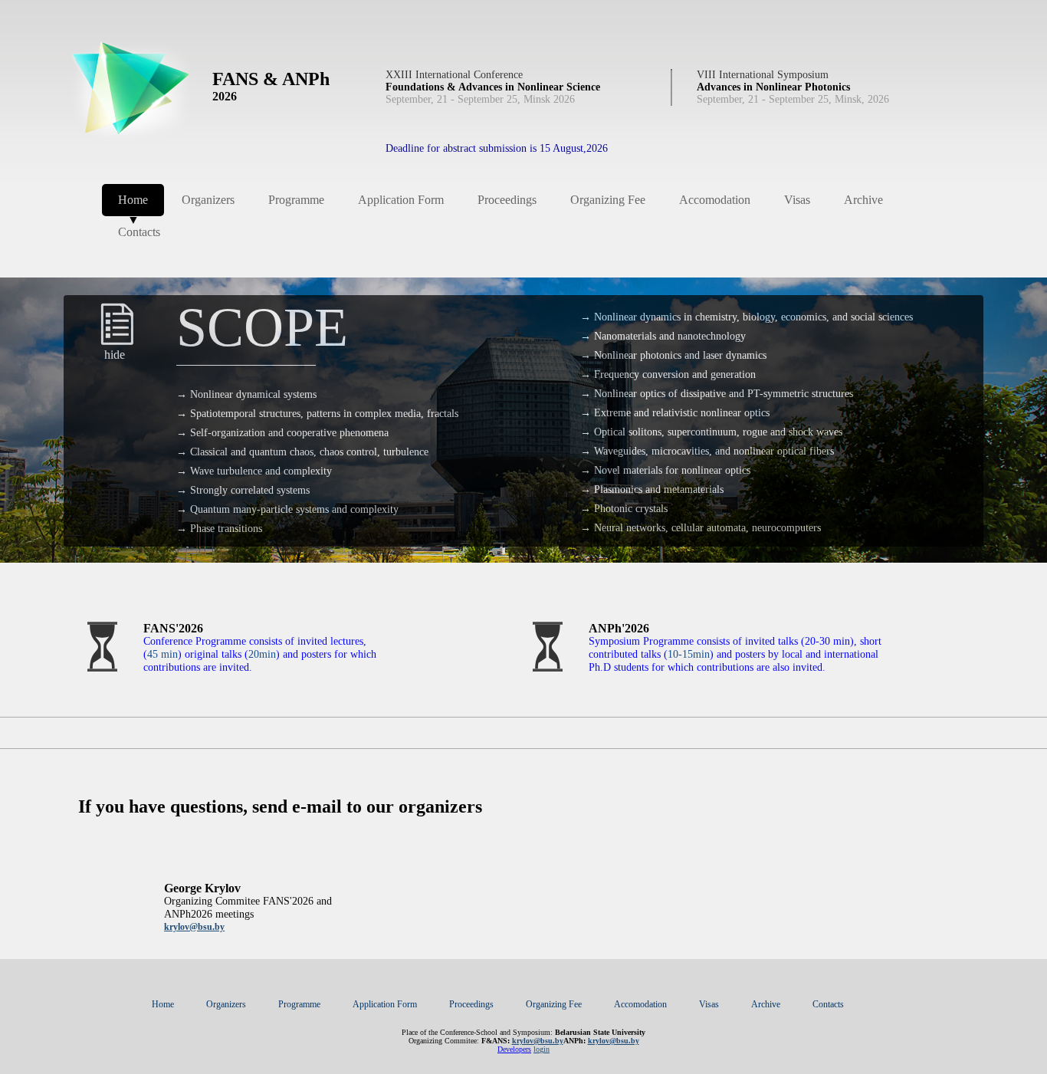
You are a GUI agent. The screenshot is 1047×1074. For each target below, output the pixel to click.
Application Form (401, 199)
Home (133, 204)
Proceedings (507, 199)
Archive (863, 199)
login (541, 1049)
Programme (296, 199)
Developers (514, 1049)
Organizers (208, 199)
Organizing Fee (607, 199)
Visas (797, 199)
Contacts (139, 231)
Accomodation (714, 199)
